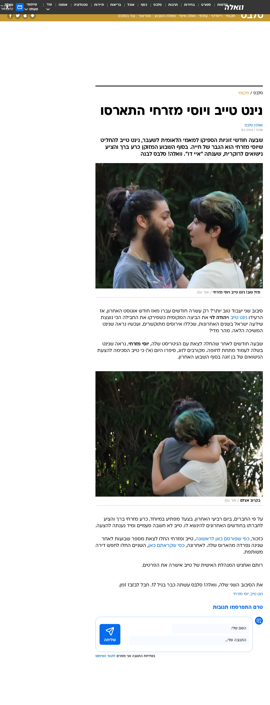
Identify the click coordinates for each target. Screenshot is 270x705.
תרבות (173, 5)
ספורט (206, 5)
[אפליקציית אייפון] (25, 15)
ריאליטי (216, 16)
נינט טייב (238, 317)
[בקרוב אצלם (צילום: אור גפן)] (179, 438)
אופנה (63, 5)
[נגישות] (7, 7)
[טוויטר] (18, 15)
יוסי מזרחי (241, 594)
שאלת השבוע (165, 16)
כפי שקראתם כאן (166, 545)
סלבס (157, 5)
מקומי (230, 16)
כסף (144, 5)
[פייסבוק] (10, 15)
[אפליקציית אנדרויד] (32, 15)
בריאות (115, 5)
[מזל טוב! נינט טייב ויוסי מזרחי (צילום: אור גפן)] (179, 230)
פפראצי (145, 16)
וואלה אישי (187, 16)
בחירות (189, 5)
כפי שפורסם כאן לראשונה (222, 539)
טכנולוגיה (81, 5)
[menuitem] (203, 7)
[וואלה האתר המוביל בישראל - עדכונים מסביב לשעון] (234, 7)
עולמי (203, 16)
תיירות (99, 5)
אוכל (130, 5)
